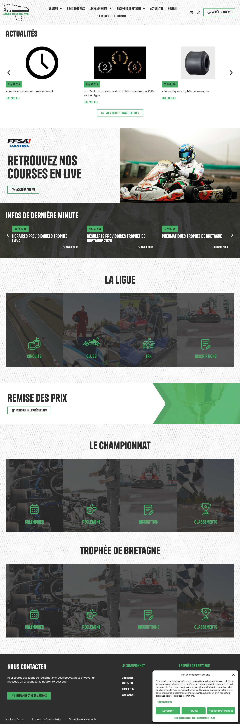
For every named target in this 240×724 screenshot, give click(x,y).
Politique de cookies (182, 718)
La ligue (53, 8)
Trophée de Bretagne (129, 8)
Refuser (193, 710)
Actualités (156, 8)
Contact (104, 16)
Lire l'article (13, 102)
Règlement (120, 16)
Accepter (168, 710)
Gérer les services (164, 702)
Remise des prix (76, 8)
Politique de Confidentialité (203, 718)
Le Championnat (98, 8)
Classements (205, 522)
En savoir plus (70, 247)
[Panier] (191, 12)
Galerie (172, 8)
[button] (233, 674)
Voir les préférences (221, 710)
